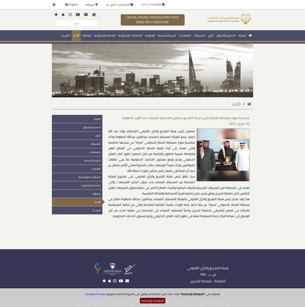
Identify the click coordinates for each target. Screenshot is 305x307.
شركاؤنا (86, 35)
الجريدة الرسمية (167, 35)
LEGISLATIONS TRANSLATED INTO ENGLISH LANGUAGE (152, 20)
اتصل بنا (65, 35)
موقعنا (90, 4)
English (73, 4)
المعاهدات (185, 35)
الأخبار (76, 35)
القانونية (150, 35)
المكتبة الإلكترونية (104, 35)
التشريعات (199, 35)
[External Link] (131, 274)
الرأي (210, 35)
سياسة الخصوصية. (95, 294)
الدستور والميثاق (225, 35)
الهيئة (242, 35)
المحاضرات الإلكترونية (130, 35)
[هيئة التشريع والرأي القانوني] (229, 24)
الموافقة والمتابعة (152, 300)
